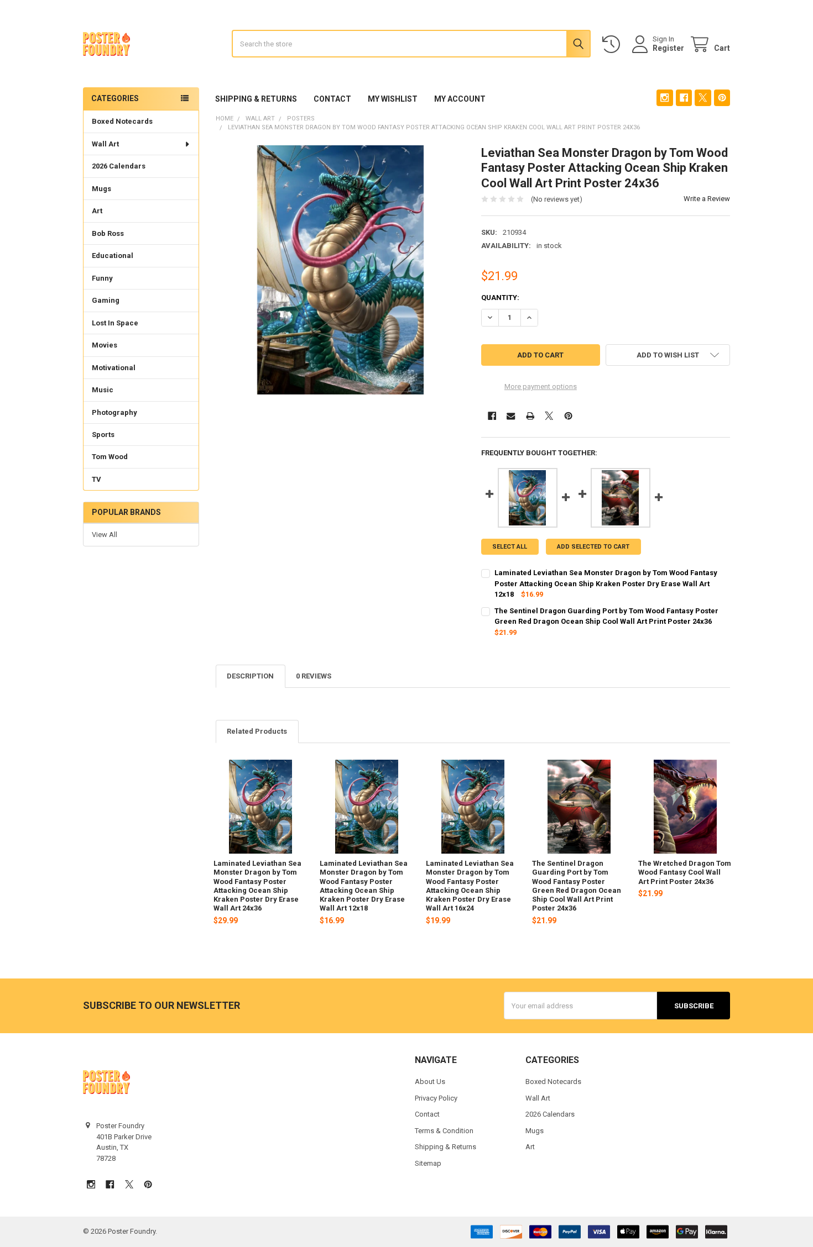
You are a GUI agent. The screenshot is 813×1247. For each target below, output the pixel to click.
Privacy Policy (436, 1098)
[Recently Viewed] (613, 44)
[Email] (511, 416)
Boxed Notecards (122, 121)
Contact (332, 98)
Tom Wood (110, 457)
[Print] (530, 416)
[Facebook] (684, 98)
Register (668, 48)
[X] (703, 98)
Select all (509, 546)
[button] (668, 355)
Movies (104, 345)
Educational (112, 255)
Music (102, 390)
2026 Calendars (118, 166)
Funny (102, 278)
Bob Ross (108, 233)
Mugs (101, 189)
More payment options (540, 386)
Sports (103, 434)
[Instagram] (664, 98)
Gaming (105, 300)
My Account (460, 98)
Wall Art (105, 144)
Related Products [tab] (257, 731)
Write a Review (707, 198)
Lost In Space (115, 323)
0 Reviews (313, 676)
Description (250, 676)
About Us (430, 1081)
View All (104, 534)
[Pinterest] (722, 98)
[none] (340, 269)
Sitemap (428, 1163)
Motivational (114, 368)
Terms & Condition (444, 1131)
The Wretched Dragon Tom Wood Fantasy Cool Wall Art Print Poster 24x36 (684, 872)
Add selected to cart (593, 546)
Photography (114, 412)
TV (96, 479)
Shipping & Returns (256, 98)
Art (97, 211)
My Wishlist (393, 98)
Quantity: (500, 297)
